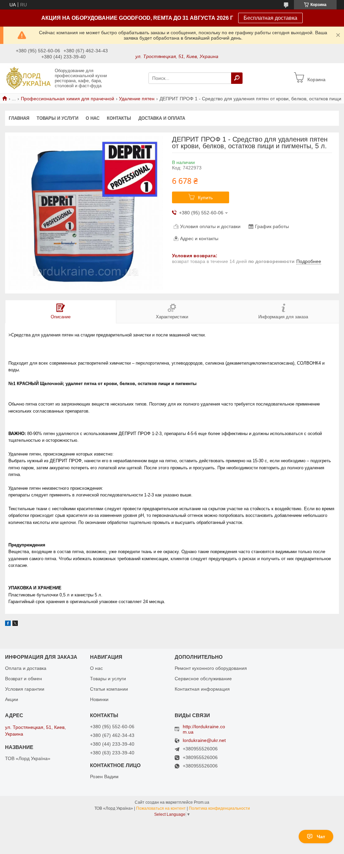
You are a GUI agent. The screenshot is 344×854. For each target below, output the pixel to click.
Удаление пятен (137, 98)
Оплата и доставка (25, 668)
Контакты (119, 118)
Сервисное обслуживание (203, 678)
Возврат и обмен (23, 678)
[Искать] (237, 78)
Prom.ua (201, 802)
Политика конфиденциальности (219, 808)
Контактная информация (202, 689)
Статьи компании (109, 689)
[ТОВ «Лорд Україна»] (28, 78)
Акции (11, 699)
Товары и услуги (57, 118)
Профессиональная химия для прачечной (67, 98)
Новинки (99, 699)
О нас (92, 118)
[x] (15, 624)
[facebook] (8, 624)
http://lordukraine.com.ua (204, 729)
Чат (321, 836)
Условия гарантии (24, 689)
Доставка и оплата (161, 118)
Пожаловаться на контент (161, 808)
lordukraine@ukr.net (204, 740)
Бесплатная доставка (270, 18)
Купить (205, 197)
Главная (19, 118)
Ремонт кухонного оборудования (211, 668)
